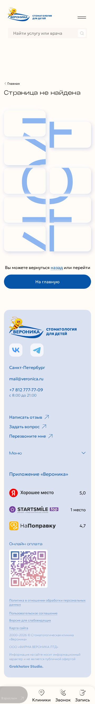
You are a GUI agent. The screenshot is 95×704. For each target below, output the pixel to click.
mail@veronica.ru (26, 378)
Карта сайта (18, 628)
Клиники (41, 699)
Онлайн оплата (25, 544)
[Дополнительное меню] (82, 17)
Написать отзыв (25, 417)
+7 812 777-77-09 (26, 389)
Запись (82, 699)
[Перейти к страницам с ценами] (28, 569)
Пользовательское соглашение (33, 613)
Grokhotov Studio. (26, 666)
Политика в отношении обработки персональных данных (47, 602)
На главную (47, 281)
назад (57, 267)
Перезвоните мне (27, 436)
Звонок (63, 699)
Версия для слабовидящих (30, 620)
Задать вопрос (24, 426)
